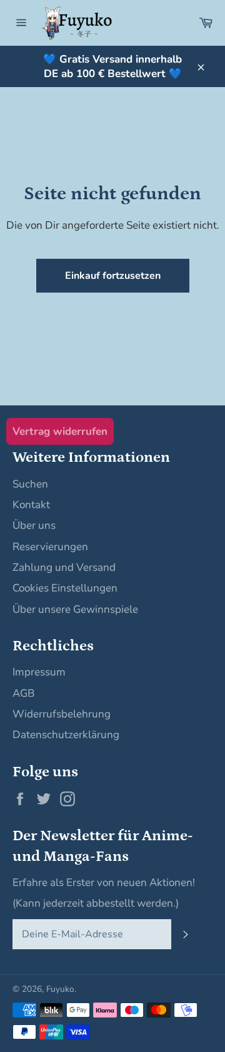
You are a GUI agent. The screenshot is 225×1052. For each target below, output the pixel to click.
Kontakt (31, 504)
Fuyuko (60, 989)
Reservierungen (50, 546)
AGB (23, 693)
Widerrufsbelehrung (61, 714)
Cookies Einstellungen (65, 588)
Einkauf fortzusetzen (113, 276)
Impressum (39, 672)
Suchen (30, 484)
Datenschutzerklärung (65, 734)
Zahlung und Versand (64, 567)
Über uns (34, 525)
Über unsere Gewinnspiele (75, 609)
